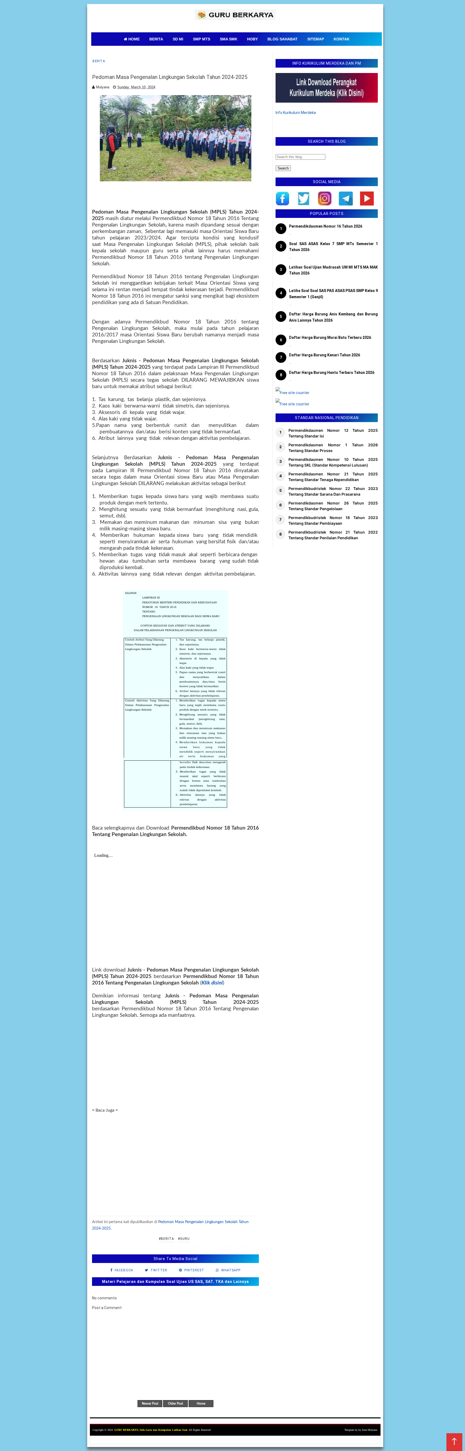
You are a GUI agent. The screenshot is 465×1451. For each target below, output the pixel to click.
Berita (99, 61)
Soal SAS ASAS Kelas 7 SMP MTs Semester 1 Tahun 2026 (333, 247)
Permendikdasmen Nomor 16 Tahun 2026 (325, 226)
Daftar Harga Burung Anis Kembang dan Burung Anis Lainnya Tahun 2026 (333, 317)
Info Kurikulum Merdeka (296, 112)
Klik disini (212, 983)
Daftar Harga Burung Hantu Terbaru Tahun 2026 (331, 372)
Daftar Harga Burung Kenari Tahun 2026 (324, 355)
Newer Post (150, 1403)
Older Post (175, 1403)
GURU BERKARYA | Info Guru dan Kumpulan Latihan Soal (150, 1429)
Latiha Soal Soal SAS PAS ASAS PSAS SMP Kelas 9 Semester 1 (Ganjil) (333, 293)
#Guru (184, 1239)
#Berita (166, 1239)
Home (201, 1403)
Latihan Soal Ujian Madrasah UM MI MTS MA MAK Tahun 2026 (333, 270)
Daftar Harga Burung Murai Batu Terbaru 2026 (330, 337)
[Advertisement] (175, 1063)
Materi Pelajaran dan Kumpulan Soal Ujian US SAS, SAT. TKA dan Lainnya (175, 1281)
